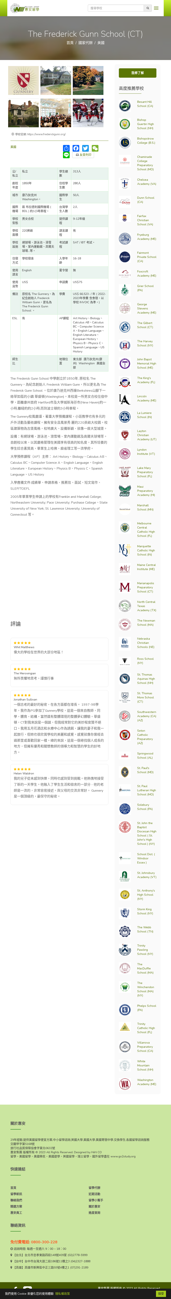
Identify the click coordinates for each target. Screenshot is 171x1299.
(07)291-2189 (79, 1268)
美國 (100, 42)
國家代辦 (85, 42)
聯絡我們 (16, 1200)
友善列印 (85, 155)
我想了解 (137, 73)
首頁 (70, 42)
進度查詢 (94, 1213)
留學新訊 (16, 1194)
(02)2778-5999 (77, 1255)
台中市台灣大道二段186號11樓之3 (47, 1261)
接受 (161, 1294)
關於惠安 (94, 1206)
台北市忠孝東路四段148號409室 (46, 1255)
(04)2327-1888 (80, 1261)
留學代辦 (94, 1188)
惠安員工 (16, 1213)
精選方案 (16, 1206)
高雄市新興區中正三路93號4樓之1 (47, 1268)
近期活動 (94, 1194)
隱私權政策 (62, 1294)
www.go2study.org (123, 1156)
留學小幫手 (96, 1200)
